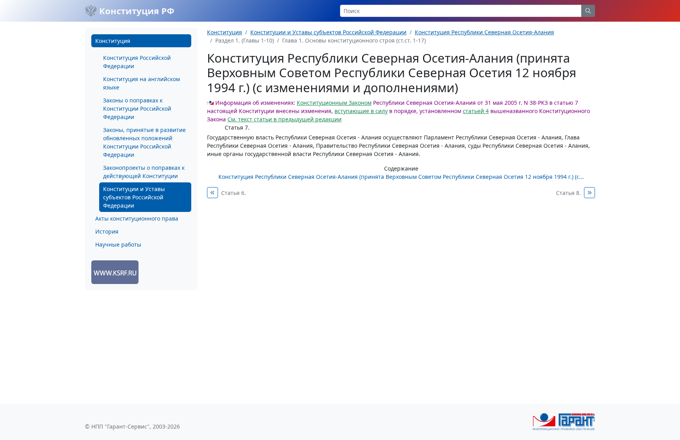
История (106, 231)
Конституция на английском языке (141, 83)
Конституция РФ (135, 11)
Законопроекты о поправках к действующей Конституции (144, 172)
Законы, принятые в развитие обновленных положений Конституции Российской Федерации (144, 142)
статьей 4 (476, 111)
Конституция (112, 41)
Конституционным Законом (334, 102)
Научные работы (118, 244)
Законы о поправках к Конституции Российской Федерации (137, 109)
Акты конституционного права (136, 218)
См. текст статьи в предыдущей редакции (284, 119)
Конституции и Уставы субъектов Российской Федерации (134, 197)
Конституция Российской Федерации (137, 62)
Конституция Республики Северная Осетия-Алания (484, 32)
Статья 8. (568, 193)
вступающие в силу (361, 111)
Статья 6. (233, 193)
